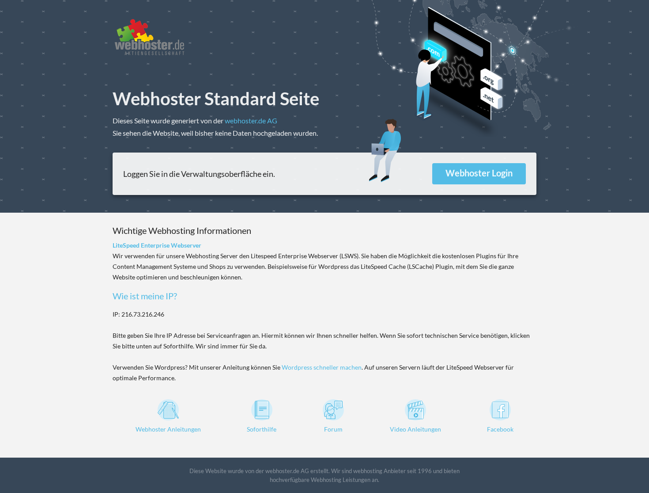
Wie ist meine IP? (145, 295)
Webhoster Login (479, 173)
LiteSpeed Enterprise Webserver (157, 245)
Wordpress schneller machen (322, 367)
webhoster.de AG (251, 120)
